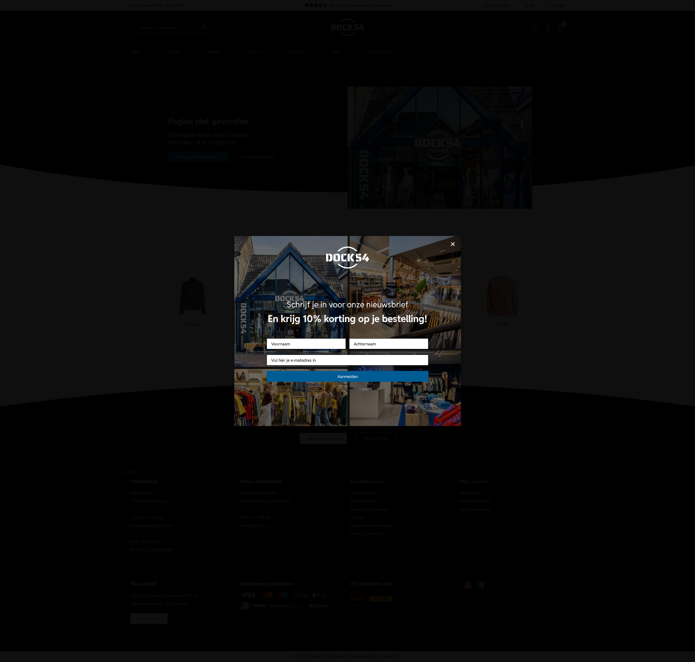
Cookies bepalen (381, 350)
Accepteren (313, 350)
